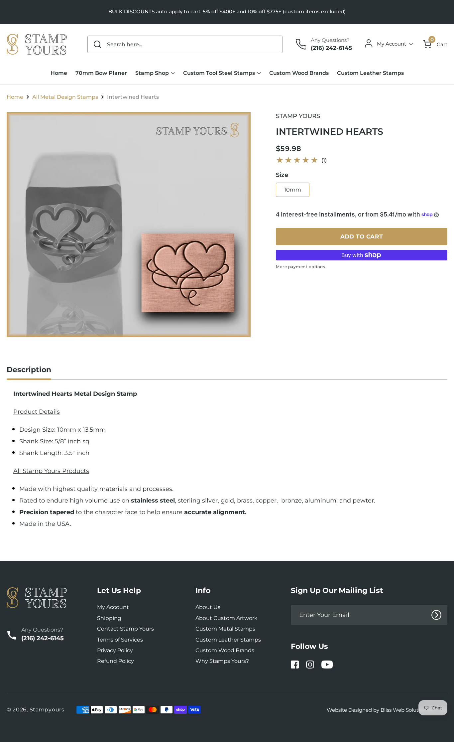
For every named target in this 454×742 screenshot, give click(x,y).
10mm (292, 190)
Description (29, 369)
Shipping (109, 618)
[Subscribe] (436, 615)
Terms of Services (120, 640)
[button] (435, 44)
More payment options (300, 266)
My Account (113, 607)
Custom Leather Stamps (228, 640)
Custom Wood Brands (224, 650)
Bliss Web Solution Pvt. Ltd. (414, 710)
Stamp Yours (298, 116)
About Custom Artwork (226, 618)
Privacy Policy (115, 650)
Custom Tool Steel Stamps (219, 73)
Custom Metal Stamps (225, 629)
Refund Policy (115, 661)
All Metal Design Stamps (65, 97)
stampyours (47, 709)
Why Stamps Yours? (222, 661)
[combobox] (185, 44)
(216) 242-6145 (331, 48)
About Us (207, 607)
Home (15, 97)
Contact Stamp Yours (125, 629)
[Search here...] (97, 44)
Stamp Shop (152, 73)
